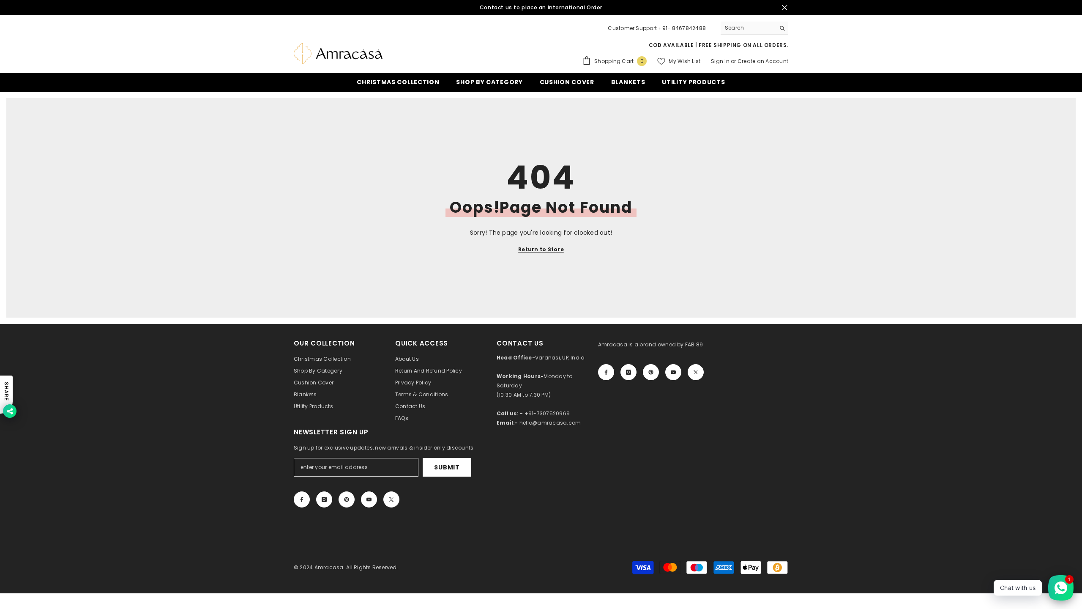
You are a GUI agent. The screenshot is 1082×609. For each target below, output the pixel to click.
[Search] (754, 28)
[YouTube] (673, 372)
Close (784, 7)
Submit (446, 467)
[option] (541, 7)
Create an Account (763, 61)
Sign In (721, 61)
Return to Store (541, 249)
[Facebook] (606, 372)
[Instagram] (628, 372)
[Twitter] (696, 372)
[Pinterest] (651, 372)
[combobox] (748, 28)
